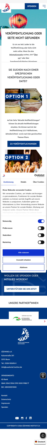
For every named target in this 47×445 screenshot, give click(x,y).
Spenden (31, 6)
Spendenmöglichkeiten (19, 61)
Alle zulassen (23, 252)
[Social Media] (17, 418)
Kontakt (4, 395)
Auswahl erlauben (23, 260)
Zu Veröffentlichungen (23, 144)
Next (44, 321)
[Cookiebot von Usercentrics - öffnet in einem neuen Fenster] (34, 175)
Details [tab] (23, 182)
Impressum (5, 403)
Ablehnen (23, 267)
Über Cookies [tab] (38, 182)
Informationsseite (16, 55)
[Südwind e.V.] (6, 8)
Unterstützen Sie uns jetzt (22, 289)
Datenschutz (6, 399)
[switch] (41, 228)
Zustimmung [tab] (8, 182)
